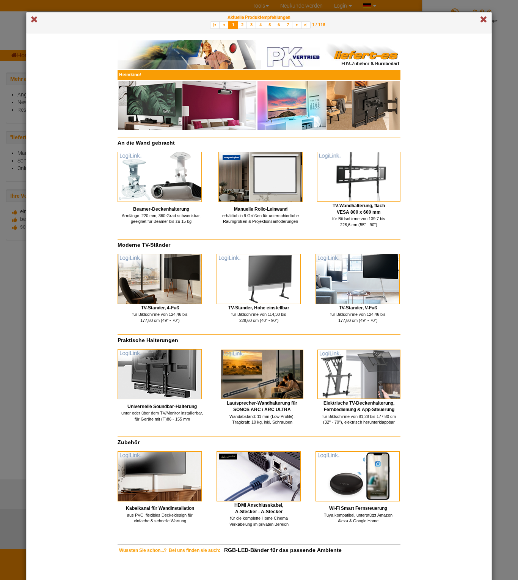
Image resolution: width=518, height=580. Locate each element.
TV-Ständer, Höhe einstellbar (258, 307)
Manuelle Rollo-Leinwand (260, 209)
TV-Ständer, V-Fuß (358, 307)
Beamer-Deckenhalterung (161, 209)
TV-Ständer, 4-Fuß (160, 307)
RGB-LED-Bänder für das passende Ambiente (283, 550)
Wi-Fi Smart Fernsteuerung (358, 508)
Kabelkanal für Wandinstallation (160, 508)
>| (306, 24)
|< (215, 24)
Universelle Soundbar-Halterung (162, 406)
